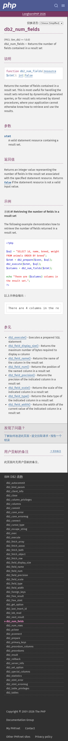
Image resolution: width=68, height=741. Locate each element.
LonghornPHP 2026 (34, 14)
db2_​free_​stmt (14, 600)
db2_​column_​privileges (19, 499)
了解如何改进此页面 (16, 436)
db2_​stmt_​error (14, 680)
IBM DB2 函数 (13, 477)
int (20, 75)
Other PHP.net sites (18, 736)
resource (50, 71)
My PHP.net (13, 728)
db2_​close (11, 495)
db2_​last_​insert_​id (16, 608)
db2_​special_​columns (18, 671)
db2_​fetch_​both (15, 550)
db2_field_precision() (21, 375)
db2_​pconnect (14, 633)
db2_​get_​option (14, 604)
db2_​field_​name (15, 566)
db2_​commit (13, 508)
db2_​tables (12, 692)
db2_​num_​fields (15, 621)
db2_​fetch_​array (15, 541)
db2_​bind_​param (15, 487)
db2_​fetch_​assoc (15, 545)
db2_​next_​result (15, 617)
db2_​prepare (13, 638)
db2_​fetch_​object (15, 554)
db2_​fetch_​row (14, 558)
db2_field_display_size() (23, 346)
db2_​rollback (13, 659)
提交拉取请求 (40, 436)
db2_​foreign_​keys (16, 592)
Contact (30, 728)
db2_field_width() (19, 404)
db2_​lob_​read (13, 613)
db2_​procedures (15, 650)
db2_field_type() (18, 396)
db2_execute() (17, 337)
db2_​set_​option (14, 667)
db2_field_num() (18, 366)
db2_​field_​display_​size (18, 562)
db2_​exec (11, 533)
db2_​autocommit (15, 483)
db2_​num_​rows (14, 625)
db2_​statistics (14, 675)
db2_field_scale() (19, 387)
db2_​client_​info (14, 491)
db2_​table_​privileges (17, 688)
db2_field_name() (19, 358)
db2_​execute (13, 537)
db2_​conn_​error (15, 512)
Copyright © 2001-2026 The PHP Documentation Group (26, 716)
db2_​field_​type (14, 583)
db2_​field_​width (15, 587)
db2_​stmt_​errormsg (17, 684)
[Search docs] (56, 5)
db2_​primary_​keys (16, 642)
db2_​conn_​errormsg (17, 516)
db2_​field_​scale (15, 579)
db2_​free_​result (15, 596)
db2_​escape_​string (16, 529)
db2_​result (12, 654)
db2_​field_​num (14, 571)
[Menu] (63, 5)
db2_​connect (13, 520)
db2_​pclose (12, 629)
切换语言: (33, 23)
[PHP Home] (10, 5)
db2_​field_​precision (17, 575)
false (29, 75)
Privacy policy (43, 736)
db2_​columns (13, 504)
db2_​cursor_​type (15, 524)
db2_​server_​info (15, 663)
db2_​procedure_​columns (19, 646)
